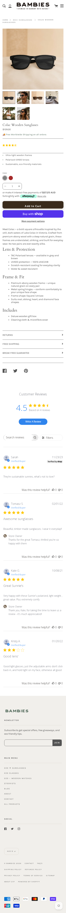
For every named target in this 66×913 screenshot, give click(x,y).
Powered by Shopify (29, 882)
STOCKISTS (10, 783)
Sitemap (50, 875)
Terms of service (33, 875)
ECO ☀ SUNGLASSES (15, 768)
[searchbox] (18, 437)
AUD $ (10, 851)
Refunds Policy (33, 869)
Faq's (40, 863)
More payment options (33, 221)
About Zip (9, 882)
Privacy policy (12, 875)
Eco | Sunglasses (22, 20)
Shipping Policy (12, 869)
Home (5, 20)
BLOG (7, 789)
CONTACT (9, 799)
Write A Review (33, 421)
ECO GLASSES (11, 773)
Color (5, 173)
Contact (29, 863)
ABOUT (7, 794)
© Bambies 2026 (12, 863)
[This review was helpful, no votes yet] (53, 490)
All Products (12, 804)
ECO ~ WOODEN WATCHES (18, 778)
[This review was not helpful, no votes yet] (59, 490)
